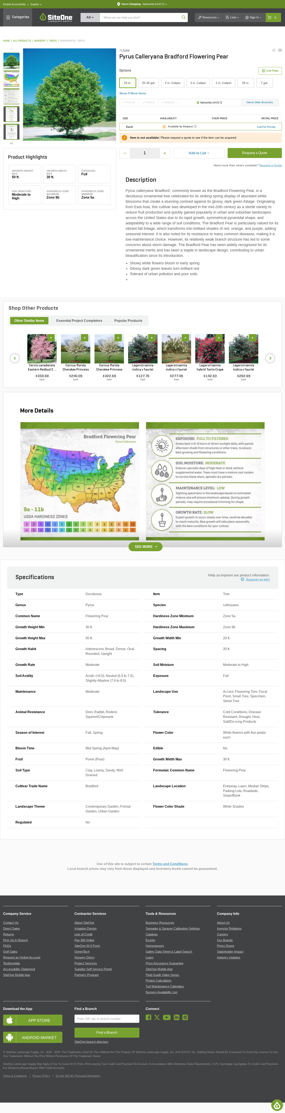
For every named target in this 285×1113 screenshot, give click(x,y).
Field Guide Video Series (162, 975)
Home (6, 40)
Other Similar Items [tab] (29, 320)
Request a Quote (254, 153)
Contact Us (11, 922)
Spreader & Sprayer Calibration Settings (173, 928)
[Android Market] (35, 1037)
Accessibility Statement (19, 969)
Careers (222, 934)
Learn (149, 957)
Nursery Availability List (161, 992)
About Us (223, 922)
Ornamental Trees (72, 40)
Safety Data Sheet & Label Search (169, 951)
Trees (53, 40)
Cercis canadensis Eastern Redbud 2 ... (42, 367)
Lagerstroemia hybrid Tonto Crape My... (210, 368)
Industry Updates (228, 957)
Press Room (225, 946)
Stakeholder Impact (230, 951)
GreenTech (82, 951)
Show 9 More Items (132, 93)
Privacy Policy (41, 1075)
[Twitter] (158, 1019)
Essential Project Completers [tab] (79, 320)
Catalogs (152, 934)
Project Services (85, 963)
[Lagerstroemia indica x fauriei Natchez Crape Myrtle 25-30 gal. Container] (176, 348)
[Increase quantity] (164, 153)
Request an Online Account (21, 957)
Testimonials (11, 963)
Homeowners (155, 946)
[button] (36, 4)
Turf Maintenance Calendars (165, 986)
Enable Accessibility (14, 4)
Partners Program (86, 975)
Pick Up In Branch (15, 940)
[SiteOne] (56, 21)
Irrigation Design (85, 928)
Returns (8, 934)
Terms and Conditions (170, 864)
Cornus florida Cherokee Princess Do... (76, 368)
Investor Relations (229, 928)
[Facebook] (149, 1019)
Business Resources (160, 922)
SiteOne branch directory (91, 1041)
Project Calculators (159, 980)
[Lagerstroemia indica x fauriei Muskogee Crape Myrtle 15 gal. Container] (143, 348)
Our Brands (225, 940)
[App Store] (35, 1020)
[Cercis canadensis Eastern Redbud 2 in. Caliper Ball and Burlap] (42, 348)
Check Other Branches (259, 102)
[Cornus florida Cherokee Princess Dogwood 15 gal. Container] (75, 348)
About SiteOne (84, 922)
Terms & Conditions (15, 1075)
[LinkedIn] (178, 1019)
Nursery (40, 40)
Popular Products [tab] (128, 320)
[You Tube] (168, 1019)
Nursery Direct (84, 957)
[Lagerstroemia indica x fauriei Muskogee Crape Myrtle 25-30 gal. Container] (243, 348)
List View (272, 70)
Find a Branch (85, 1009)
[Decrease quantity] (124, 153)
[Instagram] (186, 1019)
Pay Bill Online (84, 940)
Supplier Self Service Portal (93, 969)
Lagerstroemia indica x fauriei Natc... (176, 368)
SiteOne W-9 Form (87, 946)
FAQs (7, 946)
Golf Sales (10, 951)
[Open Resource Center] (277, 1105)
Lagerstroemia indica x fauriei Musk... (142, 368)
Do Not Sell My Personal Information (78, 1075)
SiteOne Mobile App (16, 975)
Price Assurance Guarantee (164, 963)
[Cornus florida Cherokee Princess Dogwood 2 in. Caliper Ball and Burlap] (109, 348)
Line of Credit (83, 934)
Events (150, 940)
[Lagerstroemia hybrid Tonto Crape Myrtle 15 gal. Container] (210, 348)
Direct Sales (11, 928)
